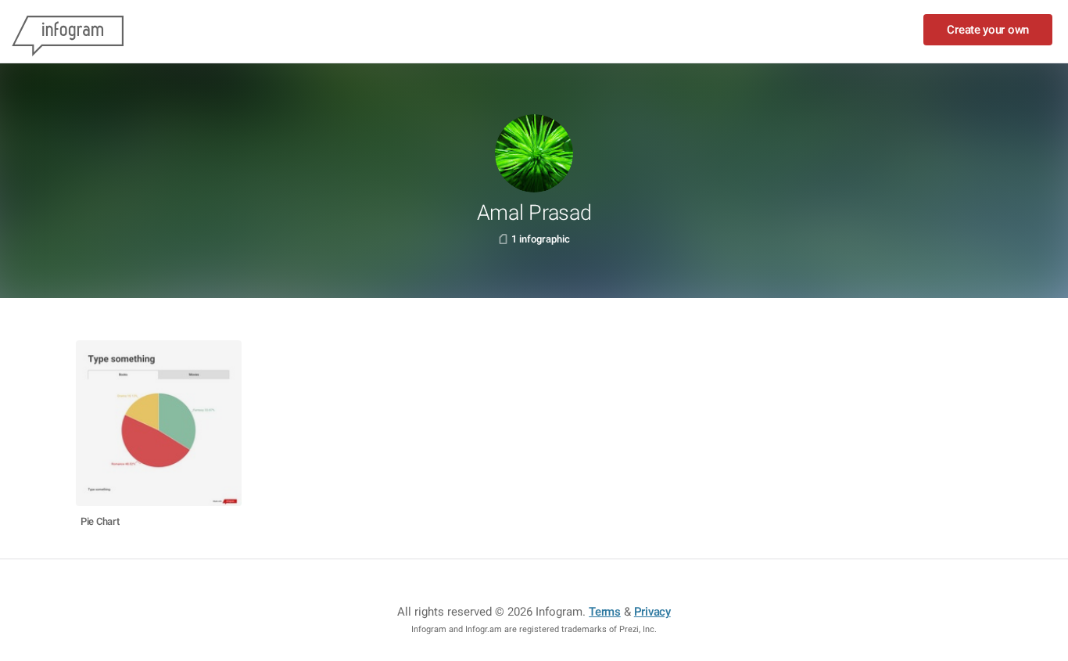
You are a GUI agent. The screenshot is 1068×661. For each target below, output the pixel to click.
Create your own (988, 30)
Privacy (652, 612)
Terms (605, 612)
